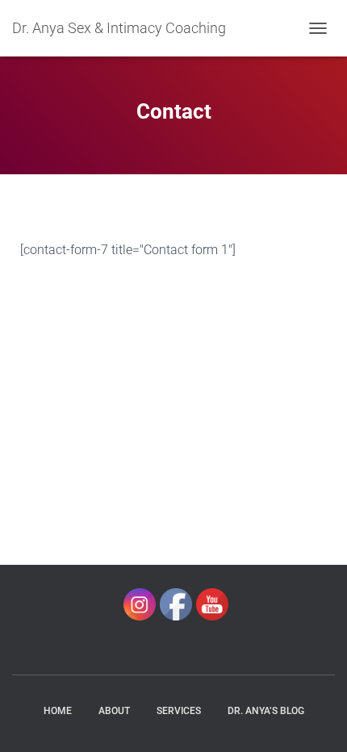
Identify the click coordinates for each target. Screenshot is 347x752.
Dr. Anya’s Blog (266, 710)
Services (179, 710)
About (114, 710)
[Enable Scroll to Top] (315, 720)
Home (58, 710)
